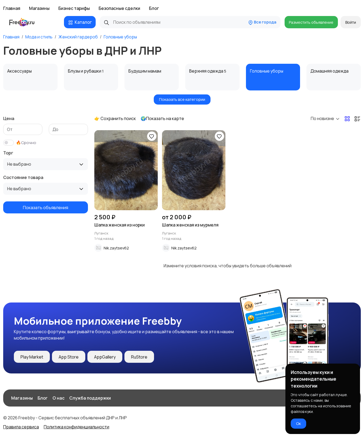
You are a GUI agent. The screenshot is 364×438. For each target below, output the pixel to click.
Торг (8, 153)
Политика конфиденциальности (76, 427)
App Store (69, 357)
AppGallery (105, 357)
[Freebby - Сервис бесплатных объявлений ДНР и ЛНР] (26, 22)
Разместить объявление (311, 22)
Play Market (32, 357)
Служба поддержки (90, 398)
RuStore (139, 357)
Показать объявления (45, 207)
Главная (11, 8)
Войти (350, 22)
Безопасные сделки (119, 8)
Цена (8, 118)
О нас (58, 398)
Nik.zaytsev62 (116, 247)
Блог (154, 8)
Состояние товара (23, 177)
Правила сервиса (21, 427)
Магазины (39, 8)
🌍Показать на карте (162, 118)
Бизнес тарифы (74, 8)
